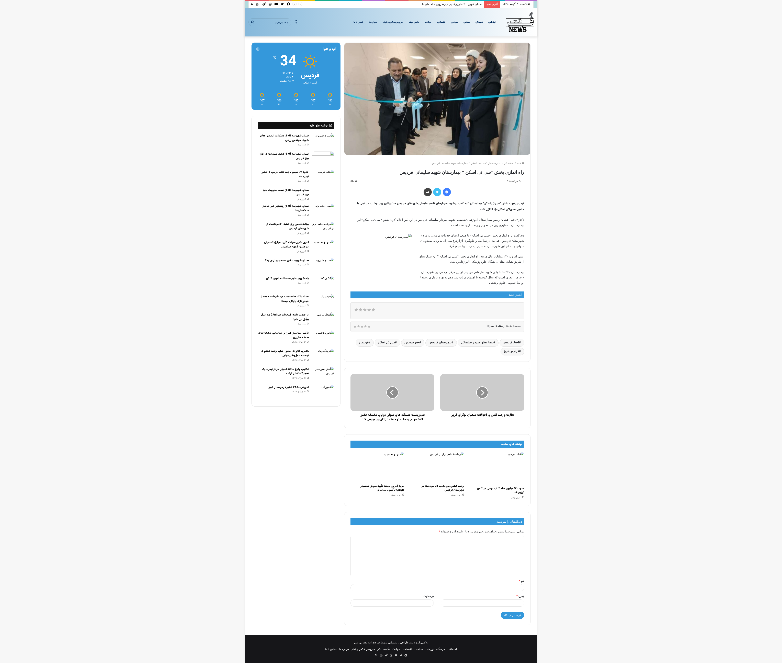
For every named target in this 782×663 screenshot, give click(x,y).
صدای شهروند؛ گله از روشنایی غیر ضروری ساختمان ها (452, 4)
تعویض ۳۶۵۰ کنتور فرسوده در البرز (289, 387)
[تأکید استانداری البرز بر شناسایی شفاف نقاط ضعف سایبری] (323, 338)
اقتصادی (441, 22)
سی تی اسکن (386, 342)
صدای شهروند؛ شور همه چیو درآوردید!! (287, 260)
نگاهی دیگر (414, 22)
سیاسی (454, 22)
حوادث (428, 22)
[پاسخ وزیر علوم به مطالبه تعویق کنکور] (323, 283)
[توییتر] (437, 192)
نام (521, 581)
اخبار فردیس (511, 342)
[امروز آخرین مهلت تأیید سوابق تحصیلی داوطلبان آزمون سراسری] (377, 467)
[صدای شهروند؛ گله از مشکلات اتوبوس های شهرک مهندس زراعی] (323, 141)
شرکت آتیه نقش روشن (367, 642)
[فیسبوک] (447, 192)
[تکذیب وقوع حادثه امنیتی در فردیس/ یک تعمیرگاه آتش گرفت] (323, 374)
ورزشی (466, 22)
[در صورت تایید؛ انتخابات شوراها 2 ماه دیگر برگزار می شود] (323, 320)
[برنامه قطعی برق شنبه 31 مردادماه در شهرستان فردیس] (437, 467)
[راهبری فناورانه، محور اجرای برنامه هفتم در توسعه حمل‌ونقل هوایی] (323, 356)
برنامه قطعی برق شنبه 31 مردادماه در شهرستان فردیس (443, 488)
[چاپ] (428, 192)
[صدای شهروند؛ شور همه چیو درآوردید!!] (323, 265)
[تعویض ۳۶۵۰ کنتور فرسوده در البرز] (323, 392)
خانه (519, 163)
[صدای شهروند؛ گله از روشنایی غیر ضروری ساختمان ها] (323, 211)
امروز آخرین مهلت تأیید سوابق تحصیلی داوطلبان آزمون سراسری (382, 488)
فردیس (363, 342)
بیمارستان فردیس (440, 342)
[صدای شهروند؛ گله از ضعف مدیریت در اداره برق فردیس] (323, 159)
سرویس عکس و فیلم (393, 22)
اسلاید (510, 163)
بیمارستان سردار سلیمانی (477, 342)
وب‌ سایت (429, 596)
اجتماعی (492, 22)
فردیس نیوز (511, 351)
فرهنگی (479, 22)
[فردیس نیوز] (520, 22)
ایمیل (520, 596)
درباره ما (373, 22)
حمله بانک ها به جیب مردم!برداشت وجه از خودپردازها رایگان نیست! (284, 299)
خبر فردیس (411, 342)
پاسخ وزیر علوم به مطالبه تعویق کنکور (287, 278)
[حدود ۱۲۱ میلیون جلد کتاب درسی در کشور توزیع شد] (497, 468)
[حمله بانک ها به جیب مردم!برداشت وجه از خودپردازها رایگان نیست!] (323, 302)
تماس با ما (358, 22)
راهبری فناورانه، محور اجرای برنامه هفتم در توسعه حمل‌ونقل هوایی (285, 353)
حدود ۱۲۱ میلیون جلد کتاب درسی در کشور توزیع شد (500, 490)
